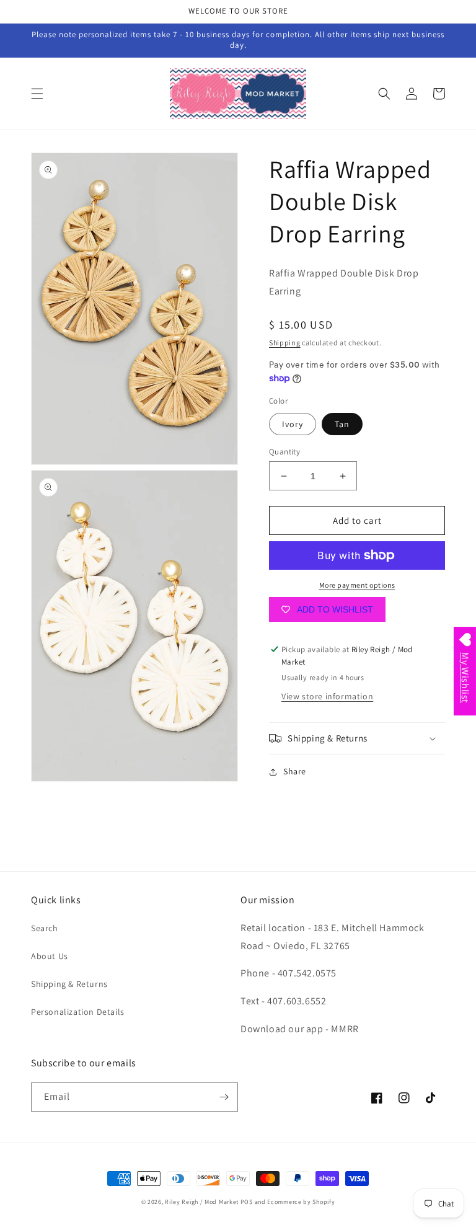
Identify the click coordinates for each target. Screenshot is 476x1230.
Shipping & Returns (69, 983)
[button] (37, 93)
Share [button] (294, 771)
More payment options (357, 585)
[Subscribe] (223, 1097)
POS (246, 1202)
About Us (49, 956)
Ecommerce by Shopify (301, 1202)
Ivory (292, 424)
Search (44, 928)
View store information (327, 696)
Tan (342, 424)
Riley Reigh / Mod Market (202, 1202)
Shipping (285, 342)
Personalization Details (78, 1011)
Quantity (284, 451)
